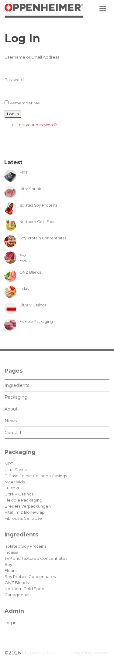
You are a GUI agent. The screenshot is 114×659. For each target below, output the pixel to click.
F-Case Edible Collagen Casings (36, 475)
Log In (13, 113)
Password (14, 79)
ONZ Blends (17, 582)
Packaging (16, 397)
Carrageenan (18, 594)
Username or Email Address (32, 57)
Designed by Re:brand (90, 653)
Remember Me (24, 102)
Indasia (11, 552)
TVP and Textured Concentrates (36, 558)
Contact (13, 432)
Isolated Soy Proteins (25, 546)
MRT (9, 463)
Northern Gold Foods (25, 588)
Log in (10, 622)
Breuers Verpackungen (28, 506)
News (11, 421)
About (11, 409)
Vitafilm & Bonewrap (25, 512)
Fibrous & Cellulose (23, 518)
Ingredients (17, 385)
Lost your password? (37, 124)
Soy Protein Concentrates (30, 576)
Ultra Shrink (16, 469)
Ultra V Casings (19, 494)
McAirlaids (15, 481)
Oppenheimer (39, 653)
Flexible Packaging (23, 500)
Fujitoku (12, 487)
